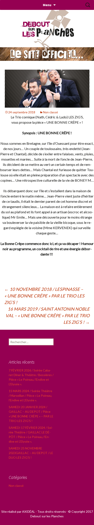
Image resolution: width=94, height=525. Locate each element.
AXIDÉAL (28, 511)
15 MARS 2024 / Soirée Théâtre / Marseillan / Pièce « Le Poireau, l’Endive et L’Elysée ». (30, 395)
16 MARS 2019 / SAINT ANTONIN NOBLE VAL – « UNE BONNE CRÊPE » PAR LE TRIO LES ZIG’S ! (47, 315)
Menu (47, 5)
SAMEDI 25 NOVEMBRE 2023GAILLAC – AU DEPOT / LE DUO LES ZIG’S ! (31, 452)
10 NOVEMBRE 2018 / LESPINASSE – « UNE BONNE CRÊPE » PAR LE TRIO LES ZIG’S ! (44, 295)
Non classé (50, 112)
